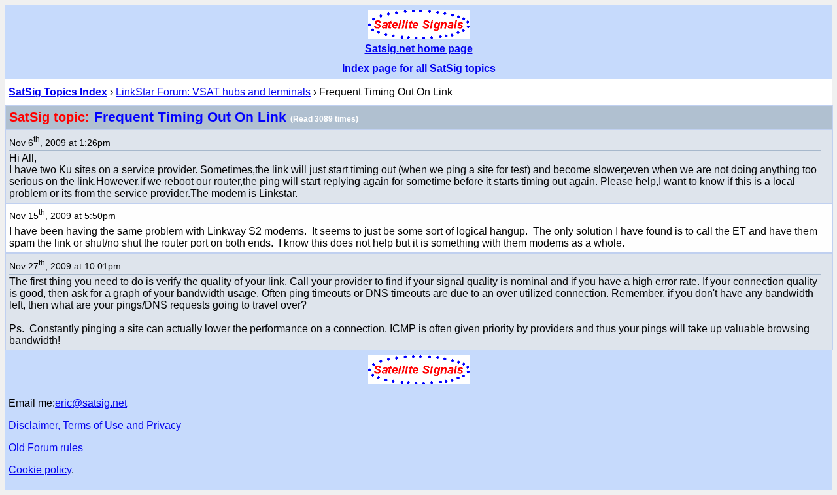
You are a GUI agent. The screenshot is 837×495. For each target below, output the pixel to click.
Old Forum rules (46, 447)
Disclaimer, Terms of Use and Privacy (95, 425)
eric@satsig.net (91, 403)
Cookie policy (40, 469)
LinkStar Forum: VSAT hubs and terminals (213, 91)
